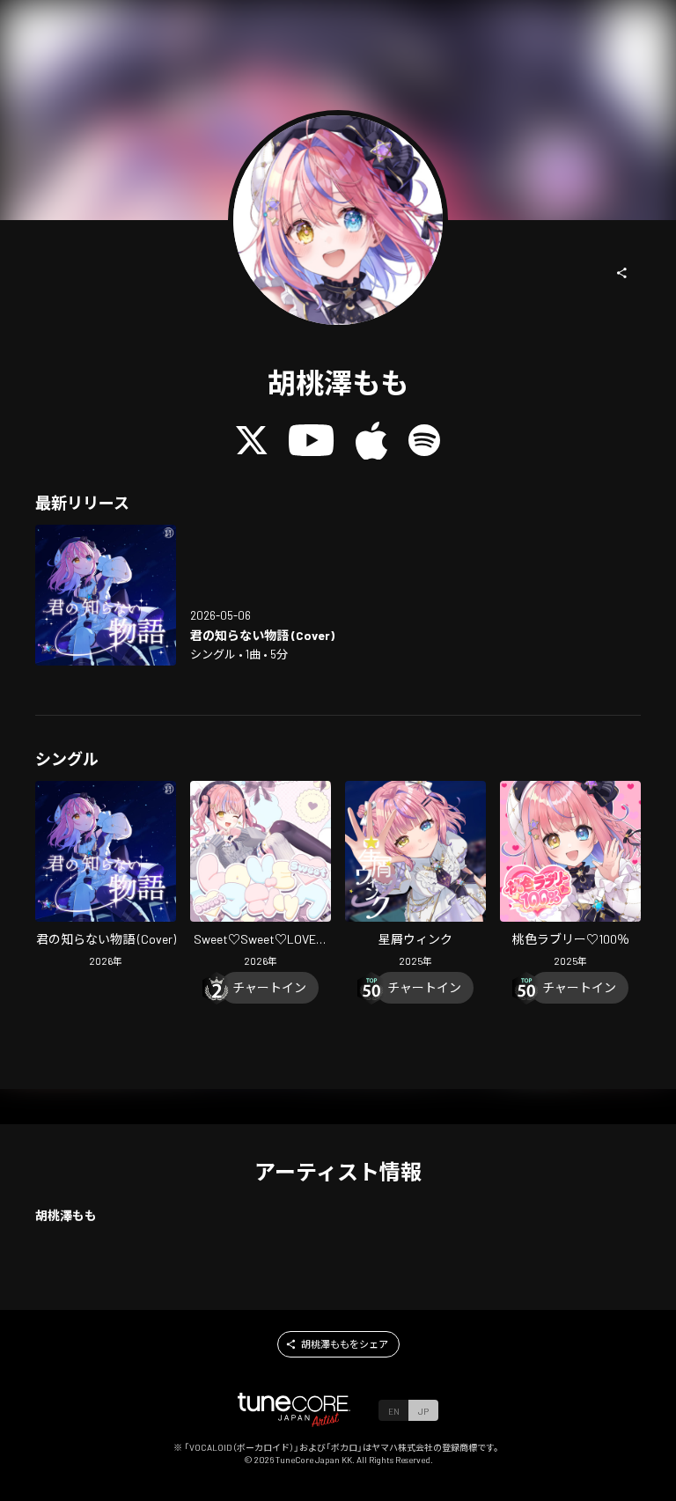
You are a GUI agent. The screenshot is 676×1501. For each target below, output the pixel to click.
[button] (622, 273)
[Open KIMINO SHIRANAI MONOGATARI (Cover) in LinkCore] (105, 595)
